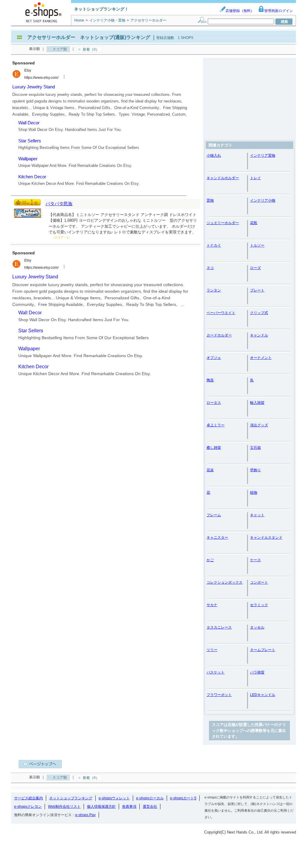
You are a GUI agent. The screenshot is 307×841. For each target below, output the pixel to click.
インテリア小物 (262, 200)
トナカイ (214, 245)
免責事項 (129, 806)
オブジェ (214, 358)
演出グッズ (259, 425)
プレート (257, 290)
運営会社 (150, 806)
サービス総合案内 (28, 798)
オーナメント (261, 358)
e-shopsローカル (150, 798)
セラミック (259, 605)
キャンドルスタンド (266, 537)
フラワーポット (219, 695)
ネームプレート (262, 650)
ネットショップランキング (70, 798)
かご (210, 560)
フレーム (214, 515)
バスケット (216, 672)
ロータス (214, 403)
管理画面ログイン (278, 11)
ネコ (210, 268)
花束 (210, 470)
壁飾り (255, 470)
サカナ (212, 605)
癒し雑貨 (214, 448)
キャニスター (217, 537)
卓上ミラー (216, 425)
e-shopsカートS (183, 798)
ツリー (212, 650)
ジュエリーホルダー (223, 223)
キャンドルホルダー (223, 178)
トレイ (255, 178)
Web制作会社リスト (64, 806)
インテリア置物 (262, 155)
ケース (255, 560)
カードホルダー (219, 335)
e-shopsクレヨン (28, 806)
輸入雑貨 (257, 403)
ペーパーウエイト (221, 313)
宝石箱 (255, 448)
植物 (253, 492)
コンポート (259, 582)
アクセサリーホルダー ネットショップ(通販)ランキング (88, 37)
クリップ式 (259, 313)
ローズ (255, 268)
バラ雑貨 (257, 672)
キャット (257, 515)
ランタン (214, 290)
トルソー (257, 245)
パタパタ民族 (59, 203)
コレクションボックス (225, 582)
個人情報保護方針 (101, 806)
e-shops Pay (85, 815)
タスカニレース (219, 627)
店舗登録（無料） (239, 11)
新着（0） (91, 49)
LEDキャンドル (262, 695)
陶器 (210, 380)
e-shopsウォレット (114, 798)
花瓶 (253, 223)
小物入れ (214, 155)
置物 (210, 200)
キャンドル (259, 335)
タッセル (257, 627)
